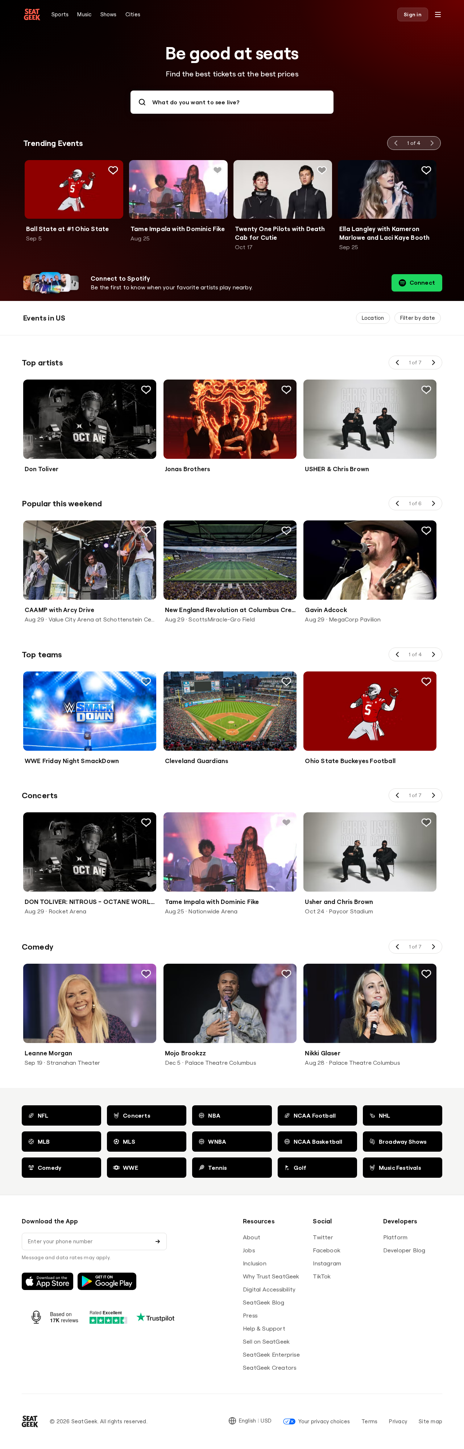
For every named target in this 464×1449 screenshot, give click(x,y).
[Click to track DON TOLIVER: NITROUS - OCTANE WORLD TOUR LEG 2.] (146, 822)
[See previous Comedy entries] (397, 946)
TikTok (322, 1276)
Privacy (398, 1421)
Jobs (249, 1250)
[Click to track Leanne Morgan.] (146, 974)
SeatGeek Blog (264, 1302)
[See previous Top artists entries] (397, 362)
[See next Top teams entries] (433, 654)
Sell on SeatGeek (266, 1341)
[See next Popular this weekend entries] (433, 503)
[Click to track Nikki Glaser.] (426, 974)
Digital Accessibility (269, 1289)
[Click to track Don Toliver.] (146, 389)
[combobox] (232, 102)
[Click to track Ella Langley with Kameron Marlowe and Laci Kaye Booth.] (426, 170)
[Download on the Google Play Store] (107, 1281)
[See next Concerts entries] (433, 795)
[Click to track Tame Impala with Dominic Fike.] (217, 170)
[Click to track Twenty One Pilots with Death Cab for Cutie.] (322, 170)
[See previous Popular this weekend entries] (397, 503)
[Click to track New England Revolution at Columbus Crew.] (286, 530)
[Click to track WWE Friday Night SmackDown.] (146, 681)
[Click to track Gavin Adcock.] (426, 530)
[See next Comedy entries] (433, 946)
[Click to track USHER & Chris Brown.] (426, 389)
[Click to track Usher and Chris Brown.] (426, 822)
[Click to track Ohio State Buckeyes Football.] (426, 681)
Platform (395, 1237)
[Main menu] (438, 14)
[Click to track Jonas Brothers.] (286, 389)
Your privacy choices (324, 1421)
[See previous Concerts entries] (397, 795)
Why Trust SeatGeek (271, 1276)
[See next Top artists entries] (433, 362)
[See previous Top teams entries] (397, 654)
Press (250, 1315)
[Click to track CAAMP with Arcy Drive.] (146, 530)
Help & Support (264, 1328)
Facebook (326, 1250)
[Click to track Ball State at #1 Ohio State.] (113, 170)
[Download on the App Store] (47, 1281)
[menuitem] (60, 14)
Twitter (323, 1237)
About (251, 1237)
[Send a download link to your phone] (157, 1241)
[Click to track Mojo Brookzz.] (286, 974)
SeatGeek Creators (269, 1367)
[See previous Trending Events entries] (396, 143)
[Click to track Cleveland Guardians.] (286, 681)
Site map (430, 1421)
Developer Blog (404, 1250)
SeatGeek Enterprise (271, 1354)
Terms (369, 1421)
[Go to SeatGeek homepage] (32, 15)
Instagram (327, 1263)
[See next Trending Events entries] (431, 143)
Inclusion (254, 1263)
